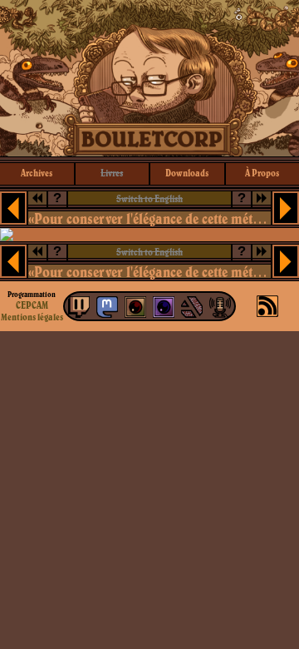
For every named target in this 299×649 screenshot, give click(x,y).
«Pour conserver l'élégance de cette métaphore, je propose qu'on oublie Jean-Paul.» (149, 218)
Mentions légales (32, 317)
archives (36, 172)
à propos (262, 172)
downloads (186, 172)
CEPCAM (32, 305)
